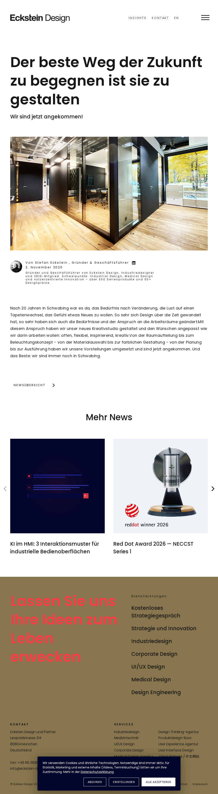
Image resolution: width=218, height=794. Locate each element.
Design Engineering (156, 692)
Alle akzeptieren (158, 782)
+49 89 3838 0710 (31, 762)
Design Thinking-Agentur (178, 731)
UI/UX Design (148, 666)
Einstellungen (124, 782)
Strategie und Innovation (163, 628)
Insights (138, 18)
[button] (205, 17)
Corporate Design (154, 653)
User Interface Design (176, 750)
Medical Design (151, 679)
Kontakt (160, 18)
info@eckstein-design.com (32, 768)
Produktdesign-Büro (174, 737)
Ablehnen (95, 782)
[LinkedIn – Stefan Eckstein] (133, 263)
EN (176, 18)
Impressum (200, 784)
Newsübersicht (29, 385)
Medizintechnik (126, 737)
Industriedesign (151, 641)
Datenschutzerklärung (97, 772)
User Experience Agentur (178, 744)
